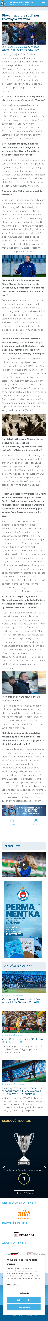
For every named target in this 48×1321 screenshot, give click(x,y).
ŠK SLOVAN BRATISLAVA (21, 3)
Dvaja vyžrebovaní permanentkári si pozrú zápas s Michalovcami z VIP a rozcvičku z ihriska (23, 1091)
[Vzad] (3, 1168)
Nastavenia (24, 1293)
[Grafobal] (24, 1234)
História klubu (24, 1193)
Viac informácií (13, 1284)
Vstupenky (19, 996)
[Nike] (24, 1214)
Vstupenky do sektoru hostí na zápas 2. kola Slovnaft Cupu (21, 1001)
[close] (39, 1254)
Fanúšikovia (20, 1084)
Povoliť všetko (24, 1307)
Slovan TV (19, 1035)
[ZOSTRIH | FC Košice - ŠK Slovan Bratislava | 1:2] (24, 1022)
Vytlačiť (36, 824)
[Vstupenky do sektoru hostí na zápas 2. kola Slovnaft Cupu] (24, 982)
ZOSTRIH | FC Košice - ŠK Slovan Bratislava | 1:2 (22, 1041)
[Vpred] (44, 1168)
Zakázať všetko (24, 1300)
